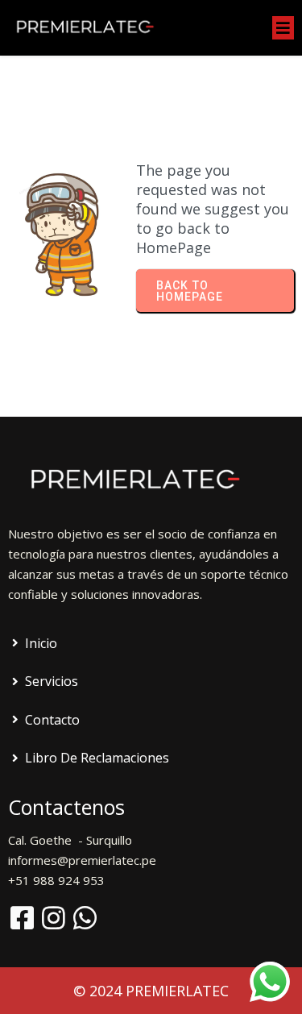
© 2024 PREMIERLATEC (151, 990)
